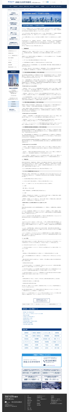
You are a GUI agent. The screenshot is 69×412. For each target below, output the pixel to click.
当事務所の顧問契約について (53, 304)
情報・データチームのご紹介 (13, 33)
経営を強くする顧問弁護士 (13, 18)
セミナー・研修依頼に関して (13, 55)
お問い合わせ (58, 6)
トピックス (10, 60)
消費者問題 (56, 335)
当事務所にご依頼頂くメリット (13, 13)
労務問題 (57, 332)
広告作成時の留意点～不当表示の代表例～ (30, 321)
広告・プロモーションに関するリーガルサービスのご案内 (33, 313)
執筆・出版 (53, 6)
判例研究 (38, 400)
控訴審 (36, 344)
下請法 (46, 344)
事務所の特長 (26, 6)
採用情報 (9, 62)
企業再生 (26, 347)
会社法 (46, 347)
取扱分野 (37, 6)
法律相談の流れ (10, 53)
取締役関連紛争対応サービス (13, 38)
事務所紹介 (16, 6)
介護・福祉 (56, 347)
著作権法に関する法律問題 (27, 322)
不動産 (26, 335)
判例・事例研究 (10, 57)
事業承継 (37, 341)
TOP (10, 6)
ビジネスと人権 (46, 332)
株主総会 (26, 338)
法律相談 (42, 6)
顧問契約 (26, 332)
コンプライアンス (26, 341)
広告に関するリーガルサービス (41, 304)
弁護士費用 (10, 64)
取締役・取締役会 (36, 335)
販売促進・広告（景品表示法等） (29, 312)
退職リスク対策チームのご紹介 (13, 28)
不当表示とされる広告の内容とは (29, 316)
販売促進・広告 (46, 338)
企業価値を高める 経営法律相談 (13, 23)
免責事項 (52, 397)
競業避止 (26, 344)
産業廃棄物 (46, 335)
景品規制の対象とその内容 (27, 318)
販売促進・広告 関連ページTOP (28, 304)
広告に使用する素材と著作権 (28, 324)
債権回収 (57, 344)
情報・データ (57, 338)
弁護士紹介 (21, 6)
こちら (54, 365)
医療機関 (37, 338)
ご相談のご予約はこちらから (42, 355)
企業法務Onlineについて (12, 50)
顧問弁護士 (32, 6)
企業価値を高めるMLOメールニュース (13, 43)
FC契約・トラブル (57, 341)
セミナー (48, 6)
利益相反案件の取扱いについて (56, 400)
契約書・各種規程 (36, 332)
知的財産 (37, 347)
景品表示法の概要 (26, 315)
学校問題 (47, 341)
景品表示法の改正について (27, 319)
